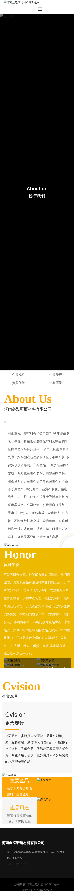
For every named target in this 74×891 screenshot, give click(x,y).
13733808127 (14, 858)
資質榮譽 (18, 383)
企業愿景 (55, 383)
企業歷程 (55, 374)
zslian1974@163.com (20, 864)
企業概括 (18, 374)
